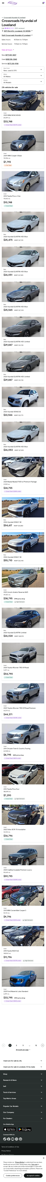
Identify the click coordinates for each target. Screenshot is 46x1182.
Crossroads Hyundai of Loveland (14, 18)
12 (36, 1045)
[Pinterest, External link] (20, 1139)
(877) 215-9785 (13, 63)
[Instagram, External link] (16, 1139)
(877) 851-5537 (10, 55)
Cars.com (34, 1164)
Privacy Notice (6, 1151)
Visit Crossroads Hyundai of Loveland (16, 35)
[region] (23, 1168)
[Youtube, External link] (12, 1139)
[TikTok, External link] (4, 1139)
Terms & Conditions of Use (10, 1147)
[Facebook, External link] (8, 1139)
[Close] (43, 1158)
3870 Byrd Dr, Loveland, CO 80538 (17, 31)
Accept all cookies (33, 1176)
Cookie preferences (13, 1176)
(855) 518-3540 (11, 59)
